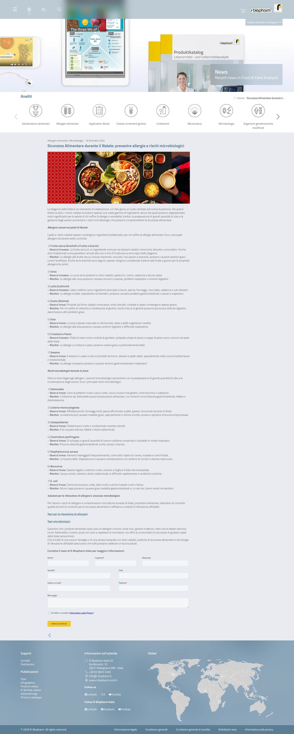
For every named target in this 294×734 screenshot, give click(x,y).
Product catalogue (31, 697)
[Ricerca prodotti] (44, 9)
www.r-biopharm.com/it (103, 680)
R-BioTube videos (31, 690)
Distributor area (228, 729)
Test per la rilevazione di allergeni (67, 514)
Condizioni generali (156, 729)
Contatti (25, 661)
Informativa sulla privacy (259, 729)
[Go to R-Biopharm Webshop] (243, 10)
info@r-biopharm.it (100, 676)
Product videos (29, 686)
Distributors (27, 664)
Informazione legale (125, 729)
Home (240, 98)
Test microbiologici (58, 521)
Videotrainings (29, 694)
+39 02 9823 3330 (100, 672)
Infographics (28, 683)
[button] (277, 116)
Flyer (23, 679)
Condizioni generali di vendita (193, 729)
